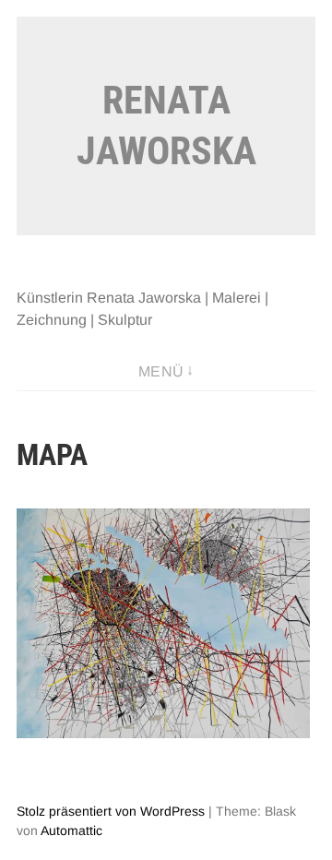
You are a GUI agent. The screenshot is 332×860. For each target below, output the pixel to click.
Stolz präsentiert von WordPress (111, 811)
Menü (161, 371)
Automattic (71, 830)
